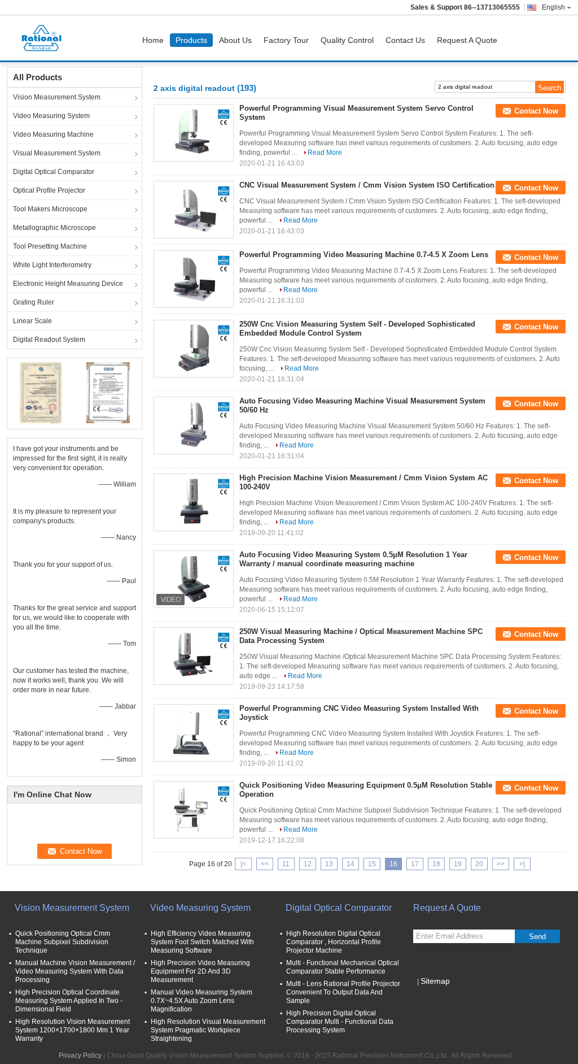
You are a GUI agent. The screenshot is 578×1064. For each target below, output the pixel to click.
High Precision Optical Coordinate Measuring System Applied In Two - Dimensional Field (68, 1000)
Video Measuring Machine (53, 134)
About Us (235, 40)
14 (350, 864)
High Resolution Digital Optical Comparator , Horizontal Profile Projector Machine (333, 942)
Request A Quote (467, 40)
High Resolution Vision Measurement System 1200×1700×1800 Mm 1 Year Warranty (72, 1030)
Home (153, 40)
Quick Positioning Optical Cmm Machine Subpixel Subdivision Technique (62, 942)
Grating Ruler (33, 302)
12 (308, 864)
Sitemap (435, 980)
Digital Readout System (49, 340)
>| (522, 864)
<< (265, 864)
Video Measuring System (51, 116)
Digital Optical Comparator (53, 172)
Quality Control (347, 40)
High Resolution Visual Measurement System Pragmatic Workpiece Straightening (208, 1030)
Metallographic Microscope (54, 228)
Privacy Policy (80, 1055)
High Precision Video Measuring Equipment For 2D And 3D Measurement (200, 971)
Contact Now (536, 111)
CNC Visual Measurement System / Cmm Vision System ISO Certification (366, 185)
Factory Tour (286, 40)
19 (458, 864)
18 (436, 864)
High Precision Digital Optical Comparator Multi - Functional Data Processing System (339, 1021)
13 (329, 864)
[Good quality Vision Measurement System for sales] (41, 392)
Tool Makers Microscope (50, 209)
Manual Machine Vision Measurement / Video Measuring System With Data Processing (75, 971)
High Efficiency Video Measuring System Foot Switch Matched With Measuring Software (202, 942)
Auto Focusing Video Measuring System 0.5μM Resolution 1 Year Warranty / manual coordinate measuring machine (353, 559)
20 (479, 864)
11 (286, 864)
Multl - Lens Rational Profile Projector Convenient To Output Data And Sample (343, 992)
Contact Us (405, 40)
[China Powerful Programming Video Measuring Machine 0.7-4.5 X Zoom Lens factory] (194, 279)
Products (191, 40)
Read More (325, 153)
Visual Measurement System (56, 153)
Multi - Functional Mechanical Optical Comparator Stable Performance (342, 967)
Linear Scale (32, 321)
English (553, 7)
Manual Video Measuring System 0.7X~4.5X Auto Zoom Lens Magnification (201, 1000)
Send (537, 936)
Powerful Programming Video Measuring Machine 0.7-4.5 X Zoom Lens (363, 254)
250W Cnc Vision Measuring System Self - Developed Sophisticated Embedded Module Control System (357, 328)
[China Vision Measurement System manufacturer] (44, 38)
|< (243, 864)
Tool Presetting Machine (50, 246)
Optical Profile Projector (49, 190)
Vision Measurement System (56, 97)
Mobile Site (437, 995)
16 (393, 864)
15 (372, 864)
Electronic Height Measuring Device (68, 284)
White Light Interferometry (52, 265)
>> (501, 864)
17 (415, 864)
